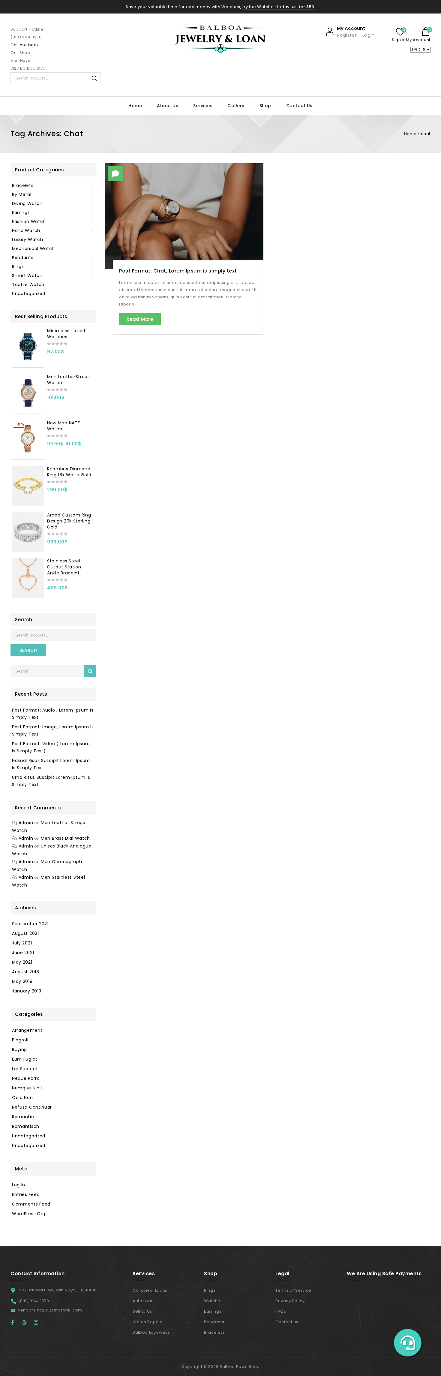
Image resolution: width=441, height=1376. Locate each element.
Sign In (399, 40)
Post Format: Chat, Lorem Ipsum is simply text (178, 270)
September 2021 (30, 924)
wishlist (400, 31)
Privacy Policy (290, 1301)
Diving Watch (27, 203)
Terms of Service (293, 1290)
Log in (18, 1185)
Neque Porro (26, 1078)
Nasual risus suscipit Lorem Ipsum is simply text (51, 764)
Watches (213, 1301)
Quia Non (22, 1097)
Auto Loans (144, 1301)
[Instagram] (38, 1322)
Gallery (235, 106)
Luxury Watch (27, 239)
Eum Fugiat (25, 1059)
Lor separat (25, 1069)
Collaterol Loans (150, 1290)
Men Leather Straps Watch (48, 826)
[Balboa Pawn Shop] (221, 39)
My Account (418, 40)
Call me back (24, 45)
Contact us (286, 1322)
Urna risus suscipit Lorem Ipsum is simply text (51, 780)
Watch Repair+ (148, 1322)
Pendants (23, 257)
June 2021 (23, 953)
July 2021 (22, 943)
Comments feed (31, 1204)
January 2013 (26, 991)
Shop (265, 106)
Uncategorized (28, 294)
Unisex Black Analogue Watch (52, 850)
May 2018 (22, 981)
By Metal (22, 194)
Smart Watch (27, 275)
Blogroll (20, 1040)
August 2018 (25, 972)
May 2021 (22, 962)
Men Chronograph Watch (47, 865)
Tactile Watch (28, 285)
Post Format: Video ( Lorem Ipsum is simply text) (51, 747)
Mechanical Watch (33, 248)
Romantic (23, 1117)
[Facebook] (15, 1322)
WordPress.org (28, 1214)
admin (26, 823)
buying (19, 1049)
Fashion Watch (29, 221)
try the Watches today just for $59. (278, 7)
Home (135, 106)
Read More (140, 319)
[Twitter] (27, 1322)
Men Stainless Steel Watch (48, 881)
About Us (167, 106)
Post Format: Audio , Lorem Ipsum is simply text (53, 713)
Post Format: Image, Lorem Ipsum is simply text (53, 730)
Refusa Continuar (32, 1107)
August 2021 (25, 933)
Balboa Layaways (151, 1332)
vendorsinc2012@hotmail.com (50, 1310)
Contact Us (299, 106)
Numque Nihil (27, 1088)
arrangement (27, 1030)
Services (202, 106)
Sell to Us (142, 1311)
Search (94, 78)
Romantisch (25, 1126)
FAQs (280, 1311)
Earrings (21, 212)
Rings (18, 266)
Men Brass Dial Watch (65, 838)
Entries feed (26, 1194)
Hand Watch (26, 230)
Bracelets (22, 185)
